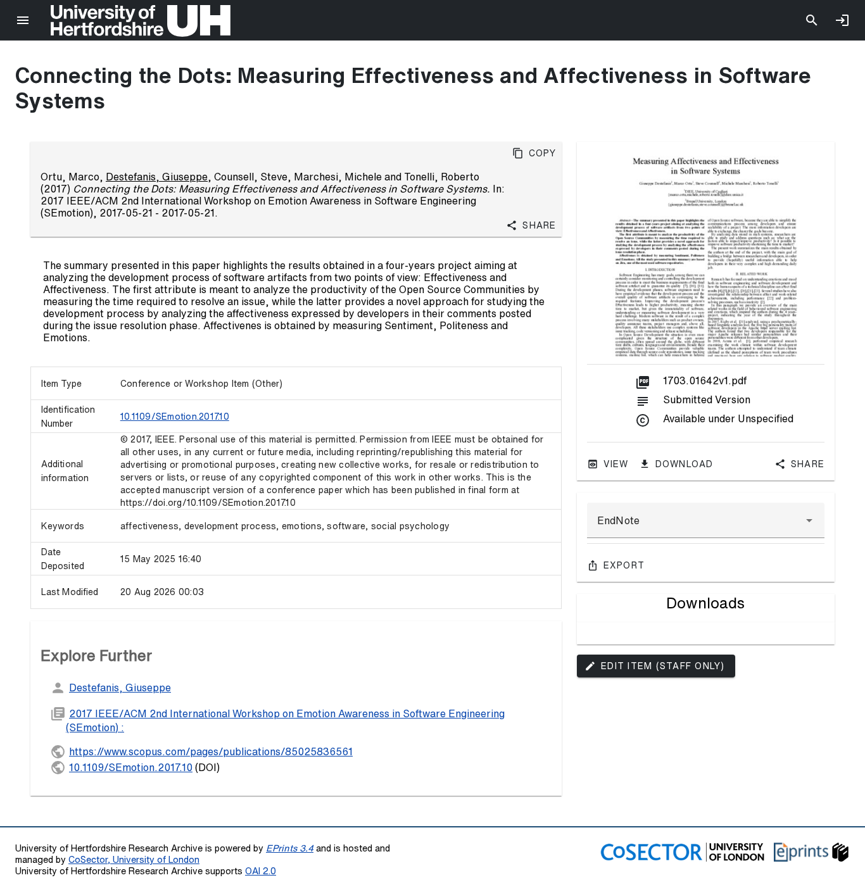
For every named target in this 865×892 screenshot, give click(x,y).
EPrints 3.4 (289, 848)
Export (624, 565)
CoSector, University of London (133, 859)
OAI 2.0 (260, 871)
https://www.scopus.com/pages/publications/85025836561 (211, 751)
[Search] (812, 20)
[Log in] (842, 20)
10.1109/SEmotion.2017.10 (174, 416)
